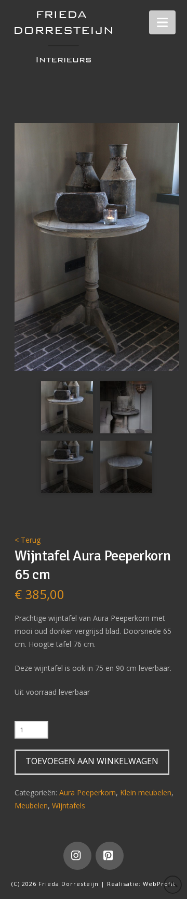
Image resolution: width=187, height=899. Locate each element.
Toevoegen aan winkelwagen (91, 761)
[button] (162, 22)
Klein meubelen (145, 792)
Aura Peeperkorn (87, 792)
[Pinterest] (110, 856)
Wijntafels (68, 805)
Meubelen (31, 805)
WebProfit (159, 884)
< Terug (28, 540)
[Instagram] (77, 856)
